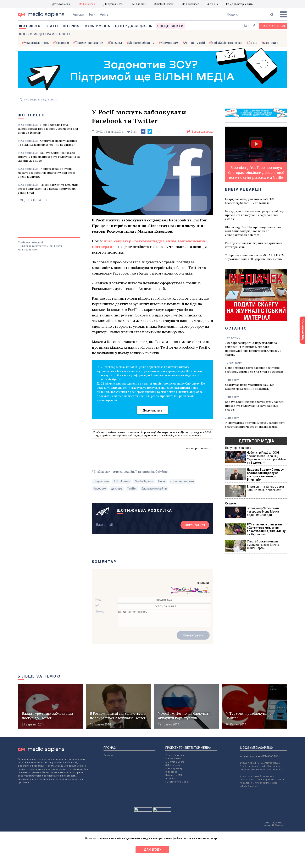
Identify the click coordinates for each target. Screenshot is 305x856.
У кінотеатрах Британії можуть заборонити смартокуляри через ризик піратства (47, 172)
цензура (116, 488)
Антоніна (212, 4)
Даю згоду (152, 849)
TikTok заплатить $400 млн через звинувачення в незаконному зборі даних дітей (48, 188)
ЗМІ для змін (138, 4)
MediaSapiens (87, 4)
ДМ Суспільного (112, 4)
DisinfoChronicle (163, 4)
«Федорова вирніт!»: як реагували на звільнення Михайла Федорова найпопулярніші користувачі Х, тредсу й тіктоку (253, 349)
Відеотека (171, 772)
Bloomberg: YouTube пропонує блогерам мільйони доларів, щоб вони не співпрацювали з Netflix (253, 231)
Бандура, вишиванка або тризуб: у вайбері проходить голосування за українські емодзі (49, 156)
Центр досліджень (133, 26)
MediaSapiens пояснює (226, 42)
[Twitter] (150, 131)
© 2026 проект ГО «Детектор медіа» (260, 763)
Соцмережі (33, 99)
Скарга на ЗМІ (273, 26)
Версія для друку (202, 131)
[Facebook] (143, 131)
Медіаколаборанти (141, 42)
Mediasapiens (173, 758)
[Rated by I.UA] (143, 810)
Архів (104, 14)
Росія (162, 481)
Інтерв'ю (71, 26)
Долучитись (152, 410)
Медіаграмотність (36, 42)
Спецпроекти (170, 26)
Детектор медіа (61, 4)
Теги (92, 14)
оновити (203, 582)
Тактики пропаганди (89, 42)
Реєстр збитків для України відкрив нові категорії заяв (253, 245)
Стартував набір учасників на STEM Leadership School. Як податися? (47, 143)
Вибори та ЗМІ (173, 775)
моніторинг (271, 42)
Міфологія (62, 42)
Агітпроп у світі (194, 42)
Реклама (108, 755)
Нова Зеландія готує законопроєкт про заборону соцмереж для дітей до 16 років (48, 128)
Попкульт (115, 42)
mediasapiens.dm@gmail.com (264, 766)
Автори (78, 14)
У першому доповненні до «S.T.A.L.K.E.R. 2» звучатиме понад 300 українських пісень (254, 257)
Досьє (252, 42)
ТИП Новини (122, 481)
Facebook (100, 488)
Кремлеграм (169, 42)
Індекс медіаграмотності (44, 34)
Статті (51, 26)
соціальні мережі (182, 481)
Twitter (132, 488)
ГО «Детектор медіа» (239, 4)
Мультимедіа (97, 26)
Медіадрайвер (190, 4)
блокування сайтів (154, 488)
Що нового (29, 26)
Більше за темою (39, 676)
